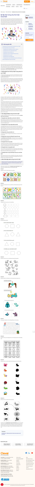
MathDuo (17, 460)
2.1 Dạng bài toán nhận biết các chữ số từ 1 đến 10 (10, 49)
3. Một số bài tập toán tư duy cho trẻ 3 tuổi (8, 59)
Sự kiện (17, 470)
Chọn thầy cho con (19, 4)
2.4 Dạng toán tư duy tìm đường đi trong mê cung (10, 53)
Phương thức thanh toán (30, 463)
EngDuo (17, 466)
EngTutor (17, 467)
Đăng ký (32, 1)
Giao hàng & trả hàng (29, 461)
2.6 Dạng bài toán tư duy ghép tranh (8, 56)
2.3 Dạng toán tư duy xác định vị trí (8, 52)
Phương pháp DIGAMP (19, 458)
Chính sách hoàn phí (29, 466)
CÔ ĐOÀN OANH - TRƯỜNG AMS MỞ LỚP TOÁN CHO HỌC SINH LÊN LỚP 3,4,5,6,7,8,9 (11, 434)
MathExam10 (18, 464)
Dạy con (14, 4)
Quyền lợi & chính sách (29, 464)
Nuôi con (13, 6)
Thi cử (21, 6)
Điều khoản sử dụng (29, 458)
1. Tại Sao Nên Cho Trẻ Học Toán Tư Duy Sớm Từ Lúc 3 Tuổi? (11, 46)
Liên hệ (27, 467)
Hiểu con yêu (18, 457)
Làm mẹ (17, 6)
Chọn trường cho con (27, 4)
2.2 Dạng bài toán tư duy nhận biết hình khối (10, 50)
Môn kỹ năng (8, 6)
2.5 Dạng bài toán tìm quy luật (7, 55)
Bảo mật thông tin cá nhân (30, 460)
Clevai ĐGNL (18, 463)
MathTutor (17, 461)
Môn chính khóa (8, 4)
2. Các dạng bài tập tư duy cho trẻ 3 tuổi (8, 47)
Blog (27, 457)
